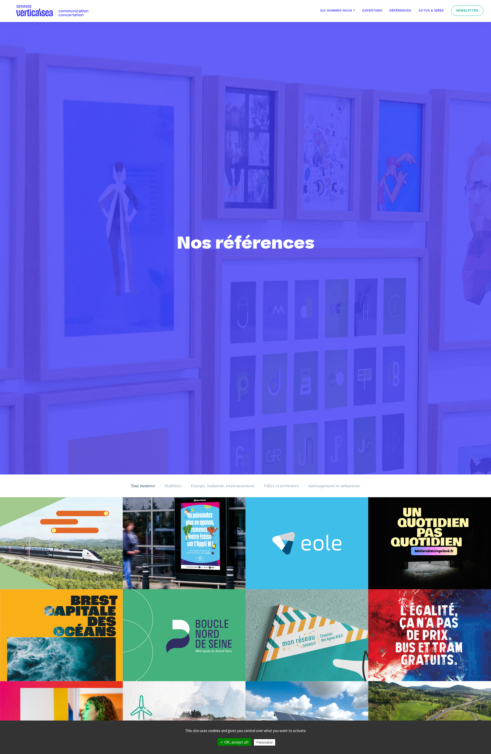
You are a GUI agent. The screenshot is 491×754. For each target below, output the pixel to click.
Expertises (372, 10)
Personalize (264, 742)
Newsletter (467, 10)
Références (400, 10)
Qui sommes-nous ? (337, 10)
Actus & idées (431, 10)
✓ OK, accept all (234, 742)
